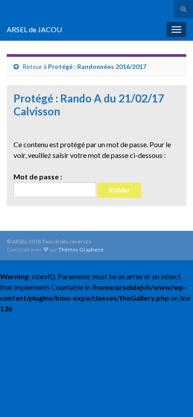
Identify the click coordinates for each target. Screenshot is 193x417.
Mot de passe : (37, 176)
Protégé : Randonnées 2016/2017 (97, 66)
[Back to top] (173, 397)
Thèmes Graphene (81, 249)
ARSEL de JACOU (34, 29)
